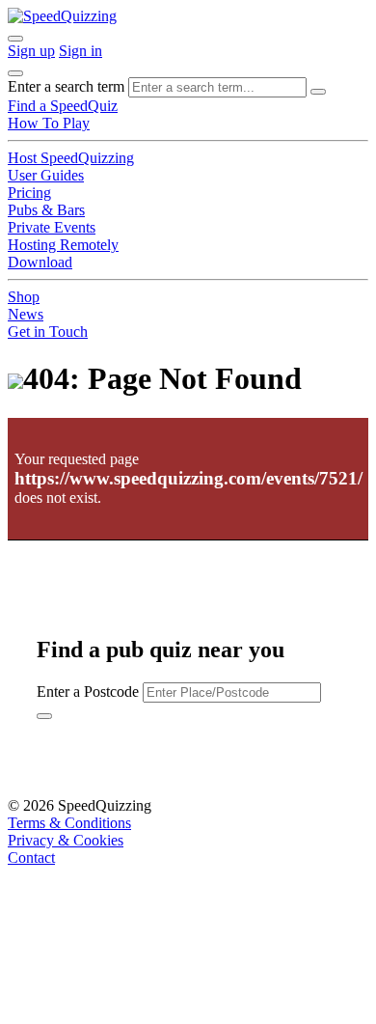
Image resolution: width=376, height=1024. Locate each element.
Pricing (29, 192)
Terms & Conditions (69, 823)
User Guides (46, 175)
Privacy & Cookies (65, 840)
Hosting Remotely (63, 244)
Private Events (51, 227)
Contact (31, 857)
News (25, 314)
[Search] (318, 92)
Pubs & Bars (46, 210)
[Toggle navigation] (15, 73)
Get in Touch (48, 331)
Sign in (80, 50)
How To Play (49, 123)
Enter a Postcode (88, 691)
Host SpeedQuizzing (71, 158)
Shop (24, 297)
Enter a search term (66, 86)
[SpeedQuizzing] (62, 16)
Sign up (31, 50)
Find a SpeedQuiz (63, 105)
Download (40, 262)
